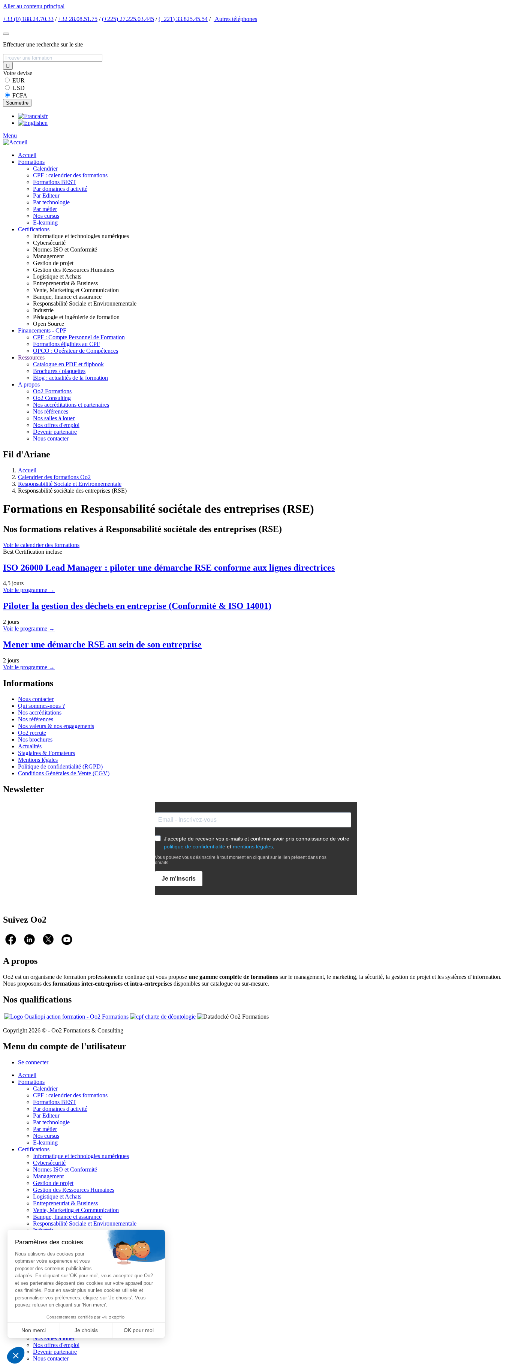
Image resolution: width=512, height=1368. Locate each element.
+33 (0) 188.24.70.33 (28, 19)
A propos (29, 384)
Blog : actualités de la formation (70, 378)
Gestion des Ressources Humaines (73, 1190)
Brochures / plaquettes (59, 371)
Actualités (30, 746)
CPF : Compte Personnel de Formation (79, 337)
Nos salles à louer (54, 418)
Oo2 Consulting (52, 398)
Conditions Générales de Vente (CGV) (63, 773)
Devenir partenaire (55, 432)
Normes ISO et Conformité (65, 1169)
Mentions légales (38, 760)
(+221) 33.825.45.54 (183, 19)
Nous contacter (51, 438)
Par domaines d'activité (60, 189)
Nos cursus (46, 216)
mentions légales (253, 847)
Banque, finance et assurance (67, 1217)
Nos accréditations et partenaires (71, 405)
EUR (18, 80)
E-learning (45, 222)
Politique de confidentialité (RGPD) (60, 766)
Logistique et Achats (57, 1196)
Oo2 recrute (32, 733)
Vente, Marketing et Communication (76, 1210)
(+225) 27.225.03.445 (128, 19)
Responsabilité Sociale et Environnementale (69, 484)
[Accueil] (15, 142)
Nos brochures (35, 739)
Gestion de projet (53, 1183)
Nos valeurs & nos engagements (56, 726)
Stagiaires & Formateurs (46, 753)
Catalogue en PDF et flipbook (68, 364)
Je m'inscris (179, 878)
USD (18, 88)
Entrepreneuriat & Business (65, 1203)
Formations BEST (54, 182)
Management (48, 1176)
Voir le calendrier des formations (41, 545)
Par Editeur (46, 195)
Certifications (33, 229)
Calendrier (45, 168)
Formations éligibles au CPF (66, 344)
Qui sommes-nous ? (41, 706)
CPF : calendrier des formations (70, 175)
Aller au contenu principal (33, 6)
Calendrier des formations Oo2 (54, 477)
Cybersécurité (49, 1163)
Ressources (31, 357)
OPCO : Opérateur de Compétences (75, 351)
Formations (31, 162)
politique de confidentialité (194, 847)
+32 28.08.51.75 (77, 19)
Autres (235, 19)
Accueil (27, 155)
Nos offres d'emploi (56, 425)
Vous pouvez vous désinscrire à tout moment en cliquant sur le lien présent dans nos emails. (240, 860)
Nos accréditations (39, 712)
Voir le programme (29, 590)
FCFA (19, 95)
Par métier (45, 209)
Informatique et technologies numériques (81, 1156)
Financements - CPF (42, 330)
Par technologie (51, 202)
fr (46, 116)
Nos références (50, 411)
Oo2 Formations (52, 391)
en (45, 123)
